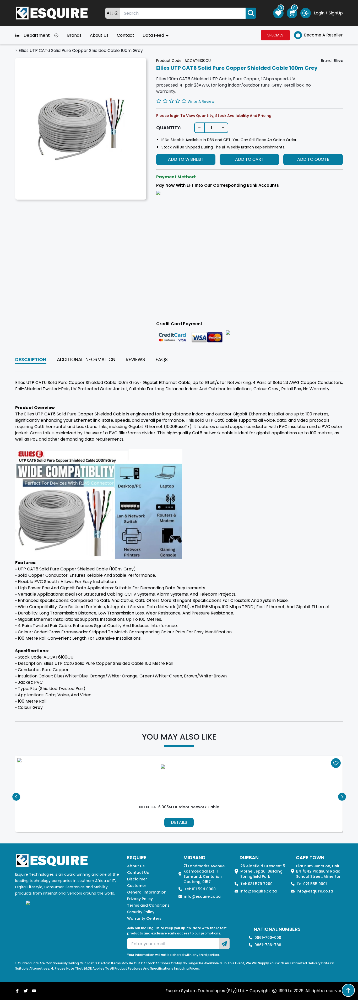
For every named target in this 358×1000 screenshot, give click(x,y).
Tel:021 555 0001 (312, 883)
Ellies (338, 60)
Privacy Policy (140, 898)
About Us (99, 35)
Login (319, 13)
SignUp (336, 13)
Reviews (135, 359)
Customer (136, 885)
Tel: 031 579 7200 (256, 883)
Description (30, 359)
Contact (125, 35)
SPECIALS (275, 35)
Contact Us (138, 872)
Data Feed (154, 35)
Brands (74, 35)
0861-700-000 (267, 937)
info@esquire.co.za (202, 896)
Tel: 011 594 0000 (200, 889)
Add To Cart (249, 159)
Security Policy (140, 912)
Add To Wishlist (186, 159)
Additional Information (86, 359)
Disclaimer (137, 879)
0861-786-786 (267, 945)
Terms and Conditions (148, 905)
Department (37, 35)
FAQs (162, 359)
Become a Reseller (323, 35)
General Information (146, 892)
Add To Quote (313, 159)
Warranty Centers (144, 918)
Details (179, 822)
